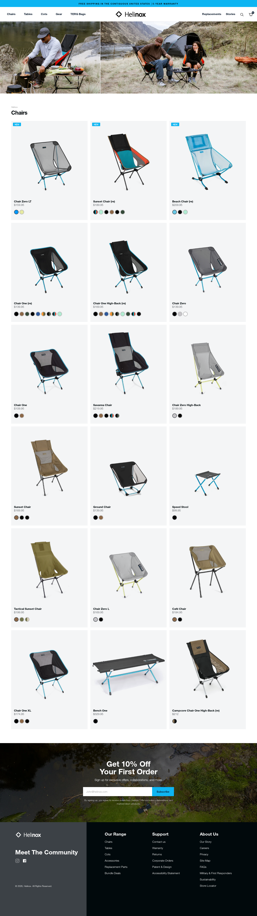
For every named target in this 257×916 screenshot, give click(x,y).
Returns (157, 854)
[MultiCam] (27, 619)
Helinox (14, 107)
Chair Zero (179, 303)
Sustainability (208, 879)
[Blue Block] (38, 314)
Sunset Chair (22, 506)
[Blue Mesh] (174, 212)
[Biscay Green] (101, 212)
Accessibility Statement (166, 873)
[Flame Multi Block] (43, 314)
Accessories (112, 860)
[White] (185, 314)
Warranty (157, 848)
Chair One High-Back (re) (109, 303)
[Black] (106, 212)
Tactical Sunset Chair (28, 608)
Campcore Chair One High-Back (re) (196, 710)
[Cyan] (16, 212)
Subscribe (163, 791)
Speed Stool (180, 506)
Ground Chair (102, 506)
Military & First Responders (216, 873)
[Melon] (21, 212)
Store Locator (208, 885)
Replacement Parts (116, 866)
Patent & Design (162, 866)
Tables (108, 848)
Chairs (108, 841)
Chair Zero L (101, 608)
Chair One (20, 405)
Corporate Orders (162, 860)
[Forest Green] (122, 212)
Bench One (100, 710)
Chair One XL (22, 710)
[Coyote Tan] (111, 212)
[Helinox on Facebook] (24, 860)
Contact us (159, 841)
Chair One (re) (23, 303)
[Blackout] (117, 212)
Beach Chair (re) (182, 201)
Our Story (205, 841)
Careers (204, 848)
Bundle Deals (113, 873)
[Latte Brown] (174, 721)
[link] (78, 14)
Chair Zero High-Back (186, 405)
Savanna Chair (102, 405)
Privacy (204, 854)
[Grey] (180, 314)
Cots (107, 854)
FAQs (203, 866)
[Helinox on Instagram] (17, 860)
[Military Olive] (21, 619)
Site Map (205, 860)
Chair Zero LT (22, 201)
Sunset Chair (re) (104, 201)
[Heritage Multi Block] (95, 212)
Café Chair (179, 608)
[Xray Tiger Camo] (49, 314)
